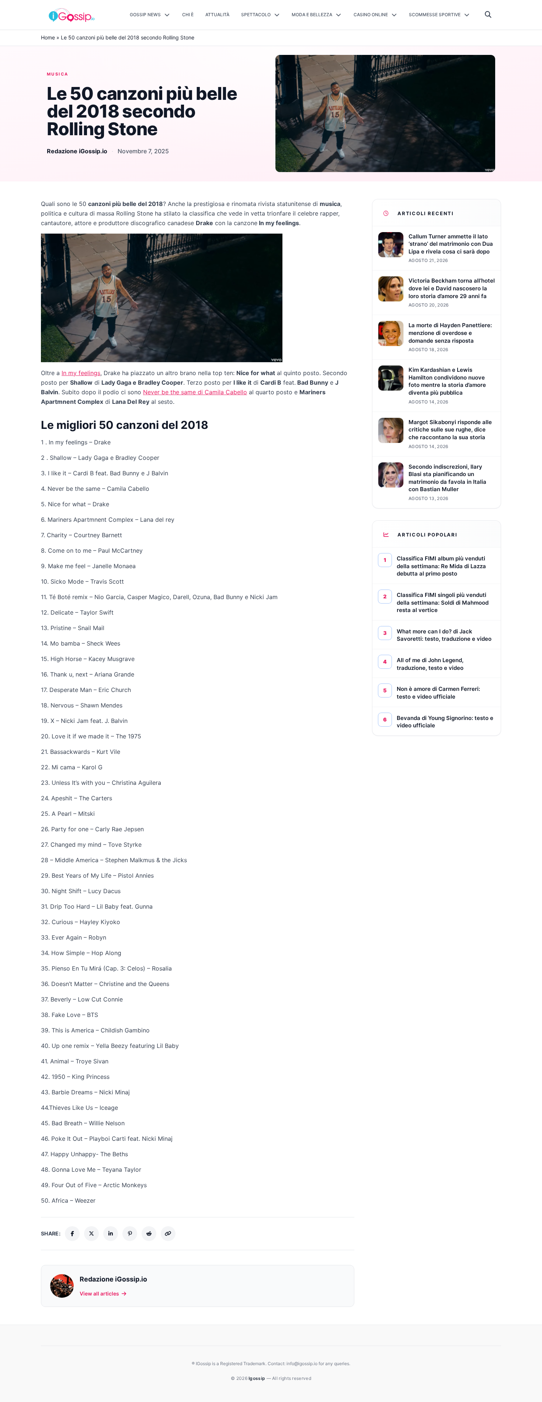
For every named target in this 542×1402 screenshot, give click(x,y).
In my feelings (81, 373)
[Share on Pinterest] (129, 1233)
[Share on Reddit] (149, 1233)
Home (48, 37)
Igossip (257, 1378)
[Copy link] (168, 1233)
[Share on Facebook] (72, 1233)
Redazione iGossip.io (77, 151)
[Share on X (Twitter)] (91, 1233)
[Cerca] (488, 14)
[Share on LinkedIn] (110, 1233)
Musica (58, 74)
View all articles (99, 1293)
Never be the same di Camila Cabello (195, 392)
